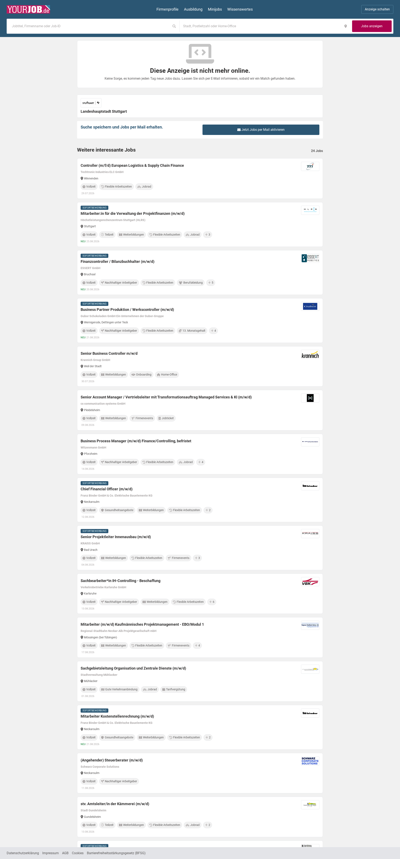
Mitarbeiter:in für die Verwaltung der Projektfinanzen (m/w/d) (133, 213)
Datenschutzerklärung (23, 853)
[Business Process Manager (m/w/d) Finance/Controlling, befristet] (200, 454)
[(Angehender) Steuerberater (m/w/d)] (200, 773)
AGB (65, 853)
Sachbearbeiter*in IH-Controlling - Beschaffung (120, 580)
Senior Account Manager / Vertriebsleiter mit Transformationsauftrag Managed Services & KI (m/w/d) (166, 397)
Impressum (50, 853)
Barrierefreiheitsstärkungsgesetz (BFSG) (116, 853)
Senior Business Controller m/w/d (109, 353)
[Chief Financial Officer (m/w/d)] (200, 500)
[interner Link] (28, 9)
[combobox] (90, 26)
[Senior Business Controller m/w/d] (200, 366)
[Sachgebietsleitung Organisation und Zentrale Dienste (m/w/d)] (200, 681)
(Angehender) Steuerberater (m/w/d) (112, 760)
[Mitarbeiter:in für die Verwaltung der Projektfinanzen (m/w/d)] (200, 224)
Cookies (78, 853)
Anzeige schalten (377, 9)
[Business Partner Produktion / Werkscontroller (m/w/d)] (200, 320)
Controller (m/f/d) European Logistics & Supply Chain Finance (132, 165)
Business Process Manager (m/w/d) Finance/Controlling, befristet (136, 441)
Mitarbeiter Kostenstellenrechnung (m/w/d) (117, 716)
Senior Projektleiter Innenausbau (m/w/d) (116, 537)
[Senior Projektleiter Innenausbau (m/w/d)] (200, 548)
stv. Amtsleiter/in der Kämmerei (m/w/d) (115, 804)
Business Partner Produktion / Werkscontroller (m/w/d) (127, 309)
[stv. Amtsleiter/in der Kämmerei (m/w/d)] (200, 817)
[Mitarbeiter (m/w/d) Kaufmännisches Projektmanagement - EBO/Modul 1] (200, 637)
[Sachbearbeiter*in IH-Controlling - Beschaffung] (200, 594)
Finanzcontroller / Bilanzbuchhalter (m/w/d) (117, 261)
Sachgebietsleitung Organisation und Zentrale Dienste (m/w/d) (133, 668)
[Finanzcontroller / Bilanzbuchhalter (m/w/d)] (200, 272)
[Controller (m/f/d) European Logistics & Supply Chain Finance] (200, 178)
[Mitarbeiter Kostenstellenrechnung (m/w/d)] (200, 727)
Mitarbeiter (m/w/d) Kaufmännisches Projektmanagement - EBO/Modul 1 (142, 624)
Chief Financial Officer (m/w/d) (106, 489)
